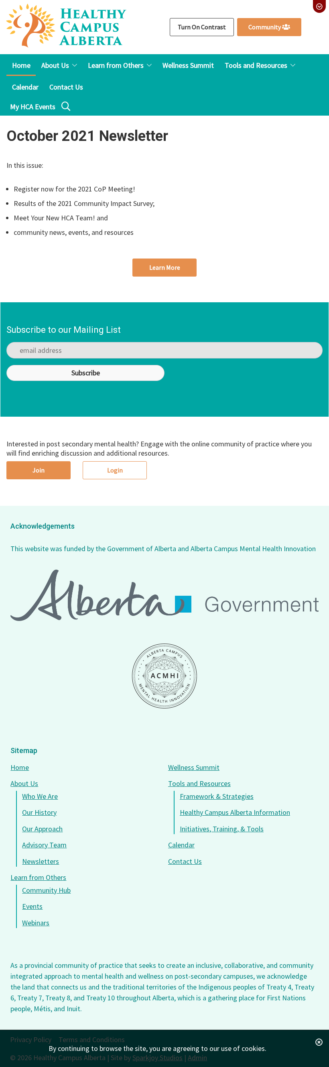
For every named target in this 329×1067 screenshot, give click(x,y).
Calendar (181, 844)
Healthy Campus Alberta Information (235, 812)
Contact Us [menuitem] (66, 87)
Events (32, 906)
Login (115, 470)
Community (265, 27)
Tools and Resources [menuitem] (256, 65)
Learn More (164, 267)
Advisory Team (44, 844)
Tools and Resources (199, 783)
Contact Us (185, 861)
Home (19, 767)
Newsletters (40, 861)
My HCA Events (32, 106)
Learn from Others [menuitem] (116, 65)
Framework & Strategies (217, 796)
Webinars (35, 922)
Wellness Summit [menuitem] (188, 65)
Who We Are (40, 796)
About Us (24, 783)
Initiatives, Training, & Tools (222, 828)
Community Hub (46, 890)
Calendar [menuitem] (25, 87)
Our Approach (42, 828)
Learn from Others (38, 877)
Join (38, 470)
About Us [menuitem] (55, 65)
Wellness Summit (193, 767)
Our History (39, 812)
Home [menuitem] (21, 65)
